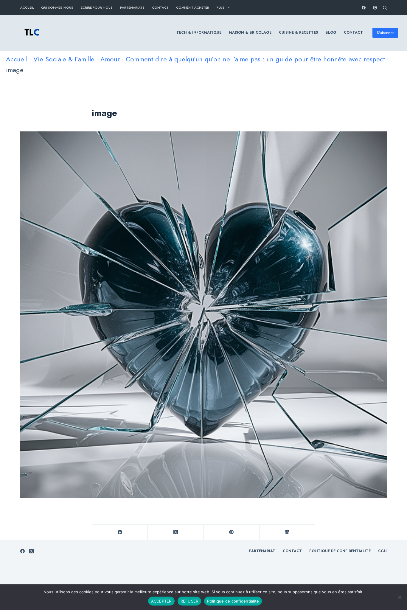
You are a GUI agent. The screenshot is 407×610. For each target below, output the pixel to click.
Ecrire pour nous (97, 7)
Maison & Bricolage (250, 32)
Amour (110, 59)
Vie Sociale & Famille (63, 59)
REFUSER (189, 601)
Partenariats (132, 7)
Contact (160, 7)
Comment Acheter (192, 7)
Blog (330, 32)
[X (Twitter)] (176, 532)
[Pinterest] (375, 8)
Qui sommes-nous (57, 7)
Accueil (27, 7)
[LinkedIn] (287, 532)
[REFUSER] (400, 597)
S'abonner (385, 32)
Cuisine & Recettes (298, 32)
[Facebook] (364, 8)
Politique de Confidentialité (340, 551)
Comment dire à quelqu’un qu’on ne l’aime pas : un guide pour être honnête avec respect (255, 59)
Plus (220, 7)
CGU (382, 551)
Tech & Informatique (198, 32)
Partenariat (262, 551)
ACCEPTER (161, 601)
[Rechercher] (385, 8)
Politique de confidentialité (233, 601)
